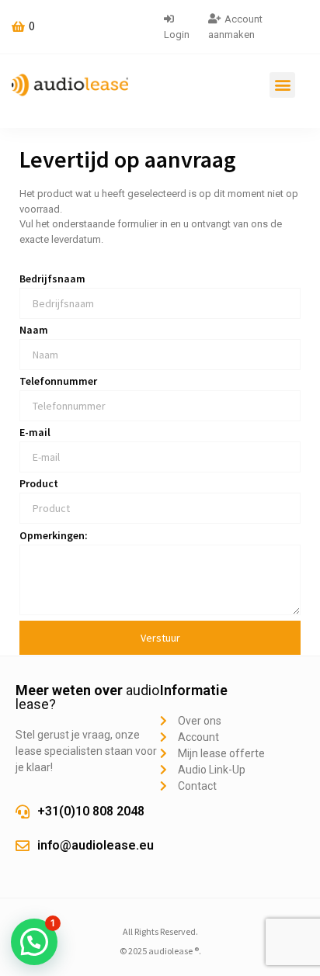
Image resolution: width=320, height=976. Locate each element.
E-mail (34, 433)
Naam (33, 330)
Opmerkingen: (53, 536)
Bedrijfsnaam (52, 279)
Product (38, 484)
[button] (282, 85)
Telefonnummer (58, 382)
